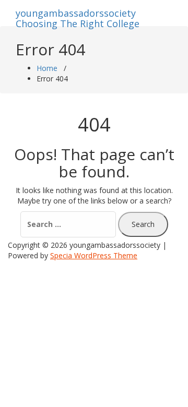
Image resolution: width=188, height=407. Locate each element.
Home (47, 68)
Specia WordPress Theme (93, 255)
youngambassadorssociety (77, 16)
